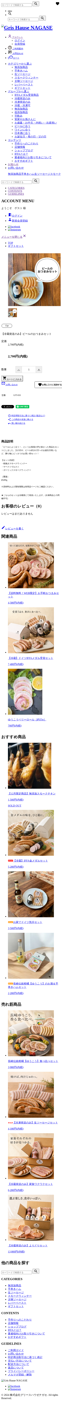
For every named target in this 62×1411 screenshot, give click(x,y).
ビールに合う (22, 126)
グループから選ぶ (18, 91)
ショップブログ (24, 150)
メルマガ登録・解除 (20, 1374)
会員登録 (20, 43)
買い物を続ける (16, 423)
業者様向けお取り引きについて (33, 157)
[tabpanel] (34, 279)
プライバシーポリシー (21, 1371)
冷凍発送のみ (22, 101)
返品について (16, 1367)
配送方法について (18, 1364)
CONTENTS (15, 191)
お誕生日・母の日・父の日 (30, 136)
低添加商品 (21, 112)
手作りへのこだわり (26, 143)
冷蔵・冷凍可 (22, 105)
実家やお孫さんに (25, 119)
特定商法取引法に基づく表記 (25, 1357)
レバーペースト (24, 84)
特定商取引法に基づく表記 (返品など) (26, 415)
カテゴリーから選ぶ (20, 63)
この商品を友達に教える (20, 419)
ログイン (20, 40)
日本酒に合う (22, 133)
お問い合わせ (16, 167)
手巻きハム (21, 70)
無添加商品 (21, 67)
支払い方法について (20, 1360)
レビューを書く (12, 528)
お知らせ (13, 164)
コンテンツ (14, 140)
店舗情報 (20, 147)
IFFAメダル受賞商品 (27, 95)
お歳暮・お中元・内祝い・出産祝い (36, 122)
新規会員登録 (18, 220)
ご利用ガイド (16, 1350)
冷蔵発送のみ (22, 98)
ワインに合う (22, 129)
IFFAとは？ (21, 154)
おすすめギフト (24, 160)
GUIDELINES (16, 194)
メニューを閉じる (13, 236)
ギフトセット (22, 88)
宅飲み (18, 115)
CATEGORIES (16, 188)
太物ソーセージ (24, 81)
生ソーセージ (22, 74)
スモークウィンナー (26, 77)
